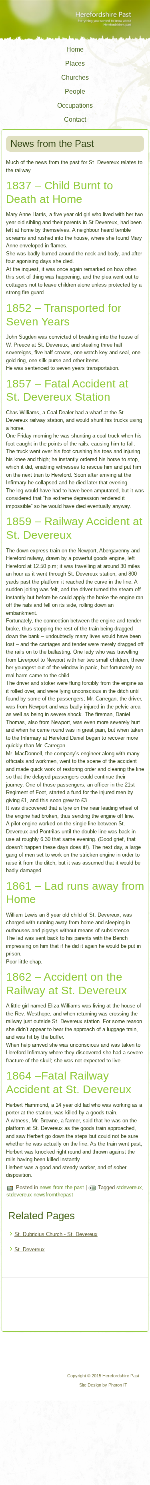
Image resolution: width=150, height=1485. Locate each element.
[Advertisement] (37, 1305)
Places (75, 63)
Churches (75, 77)
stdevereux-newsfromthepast (39, 1195)
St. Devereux (29, 1249)
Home (75, 49)
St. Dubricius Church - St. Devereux (56, 1234)
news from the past (62, 1187)
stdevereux (129, 1187)
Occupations (75, 105)
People (75, 91)
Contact (75, 119)
